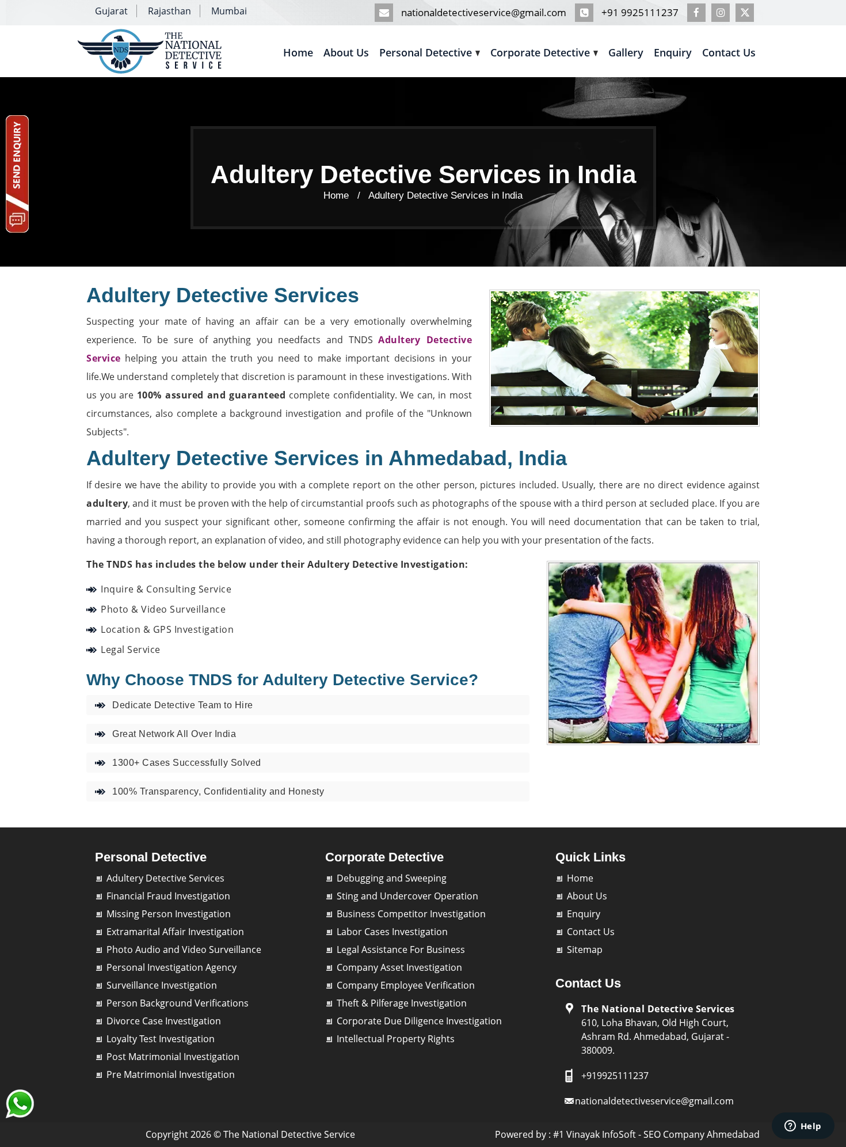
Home (298, 52)
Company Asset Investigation (399, 967)
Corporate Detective (540, 52)
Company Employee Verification (406, 985)
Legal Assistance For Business (401, 949)
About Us (346, 52)
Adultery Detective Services (165, 878)
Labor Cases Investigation (392, 931)
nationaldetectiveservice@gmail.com (482, 12)
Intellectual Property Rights (396, 1038)
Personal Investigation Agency (171, 967)
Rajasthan (169, 11)
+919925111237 (615, 1075)
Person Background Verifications (177, 1003)
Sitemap (585, 949)
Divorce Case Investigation (163, 1021)
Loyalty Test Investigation (160, 1038)
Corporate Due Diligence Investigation (419, 1021)
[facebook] (699, 12)
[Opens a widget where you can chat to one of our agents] (802, 1126)
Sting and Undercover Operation (407, 896)
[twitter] (748, 12)
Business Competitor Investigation (411, 913)
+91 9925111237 (639, 12)
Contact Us (729, 52)
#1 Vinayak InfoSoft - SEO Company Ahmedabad (656, 1134)
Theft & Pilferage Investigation (402, 1003)
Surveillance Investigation (161, 985)
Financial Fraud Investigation (168, 896)
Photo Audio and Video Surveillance (183, 949)
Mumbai (229, 11)
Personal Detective (425, 52)
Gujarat (111, 11)
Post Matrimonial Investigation (172, 1056)
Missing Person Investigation (168, 913)
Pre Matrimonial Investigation (170, 1074)
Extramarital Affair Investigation (175, 931)
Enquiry (673, 52)
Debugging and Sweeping (392, 878)
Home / (341, 195)
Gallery (625, 52)
